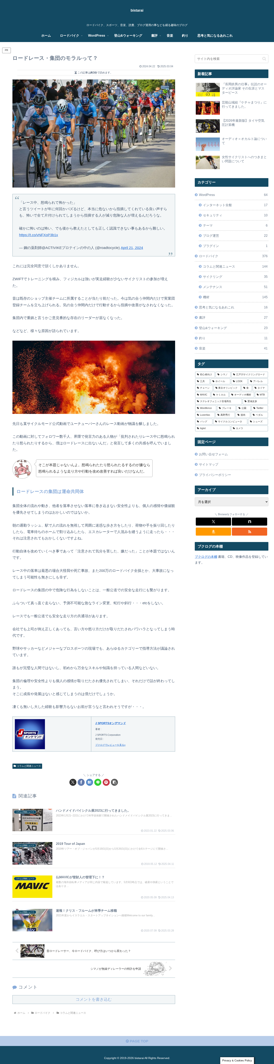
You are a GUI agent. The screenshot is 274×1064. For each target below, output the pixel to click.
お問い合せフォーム (213, 454)
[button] (114, 782)
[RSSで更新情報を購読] (249, 532)
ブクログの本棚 (206, 556)
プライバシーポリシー (215, 475)
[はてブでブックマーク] (89, 782)
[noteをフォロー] (249, 522)
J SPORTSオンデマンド (110, 723)
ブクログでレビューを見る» (110, 745)
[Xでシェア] (72, 782)
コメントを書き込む (94, 999)
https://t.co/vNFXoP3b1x (38, 235)
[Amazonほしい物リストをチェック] (213, 532)
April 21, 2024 (132, 248)
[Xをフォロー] (213, 522)
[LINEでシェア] (97, 782)
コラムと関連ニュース (29, 766)
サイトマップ (208, 464)
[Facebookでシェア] (81, 782)
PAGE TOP (138, 1041)
